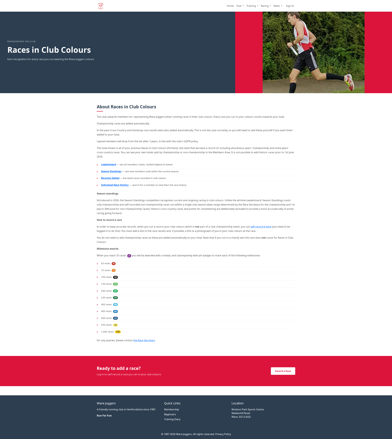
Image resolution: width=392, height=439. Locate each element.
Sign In (290, 6)
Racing (265, 6)
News (277, 6)
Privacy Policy (223, 434)
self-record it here (261, 226)
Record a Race (283, 371)
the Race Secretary (144, 340)
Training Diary (172, 419)
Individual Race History (115, 184)
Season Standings (111, 171)
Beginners (170, 414)
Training (251, 6)
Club (239, 6)
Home (230, 6)
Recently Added (110, 178)
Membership (171, 409)
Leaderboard (108, 164)
